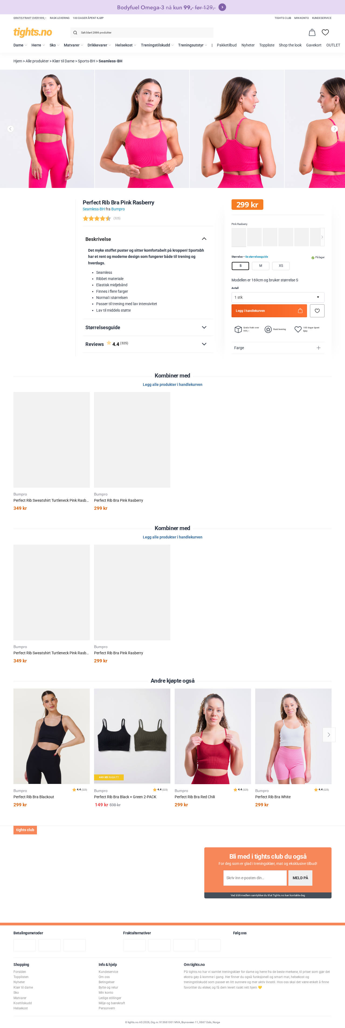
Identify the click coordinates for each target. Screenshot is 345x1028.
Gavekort (314, 45)
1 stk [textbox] (238, 297)
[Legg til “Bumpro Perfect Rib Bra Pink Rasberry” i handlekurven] (87, 409)
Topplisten (21, 977)
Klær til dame (23, 987)
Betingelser (107, 982)
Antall (235, 288)
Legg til (87, 706)
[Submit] (74, 33)
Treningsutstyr (190, 45)
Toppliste (266, 45)
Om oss (104, 977)
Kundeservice (322, 17)
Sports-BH (86, 61)
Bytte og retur (108, 987)
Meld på (300, 878)
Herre (36, 45)
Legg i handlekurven (250, 310)
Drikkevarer (97, 45)
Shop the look (290, 45)
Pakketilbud (227, 45)
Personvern (107, 1008)
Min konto (301, 17)
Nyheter (248, 45)
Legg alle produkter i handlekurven (172, 384)
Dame (18, 45)
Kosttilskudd (22, 1003)
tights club (283, 17)
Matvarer (72, 45)
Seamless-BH (110, 61)
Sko (53, 45)
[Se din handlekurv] (312, 32)
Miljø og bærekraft (112, 1003)
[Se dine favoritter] (325, 32)
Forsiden (19, 972)
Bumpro (118, 209)
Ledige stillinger (110, 998)
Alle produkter (37, 61)
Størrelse (250, 256)
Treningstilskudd (155, 45)
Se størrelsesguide (256, 256)
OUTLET (333, 45)
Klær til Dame (63, 61)
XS (281, 266)
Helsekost (124, 45)
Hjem (17, 61)
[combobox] (141, 33)
